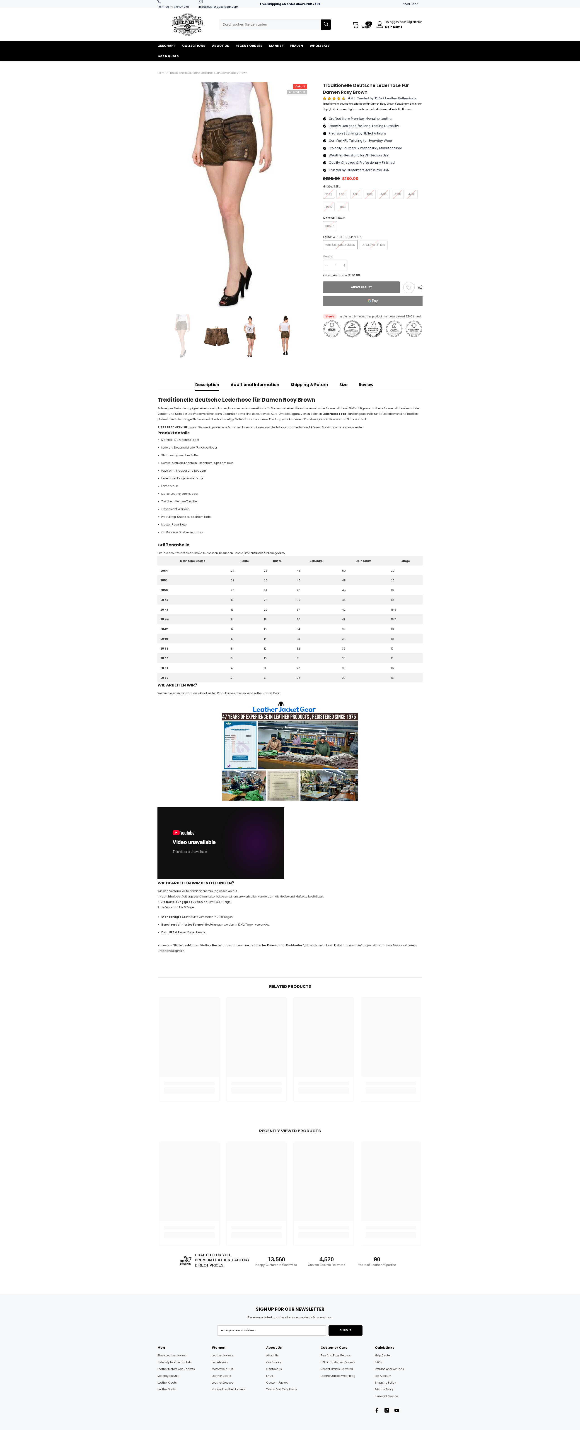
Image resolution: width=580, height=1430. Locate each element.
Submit (345, 1330)
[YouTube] (396, 1410)
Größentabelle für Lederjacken (264, 553)
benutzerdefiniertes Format (257, 945)
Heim (160, 73)
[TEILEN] (419, 287)
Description (207, 384)
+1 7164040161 (179, 7)
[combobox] (270, 24)
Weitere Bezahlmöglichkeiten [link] (373, 309)
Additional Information (255, 384)
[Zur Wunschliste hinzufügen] (409, 287)
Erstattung (341, 945)
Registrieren (414, 22)
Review (366, 384)
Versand (175, 891)
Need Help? (410, 4)
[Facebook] (377, 1410)
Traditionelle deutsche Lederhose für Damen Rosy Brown (366, 88)
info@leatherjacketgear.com (218, 7)
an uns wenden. (353, 427)
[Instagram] (387, 1410)
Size (343, 384)
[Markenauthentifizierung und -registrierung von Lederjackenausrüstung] (290, 751)
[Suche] (275, 24)
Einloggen (392, 22)
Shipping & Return (309, 384)
